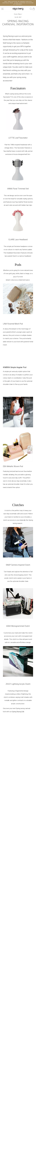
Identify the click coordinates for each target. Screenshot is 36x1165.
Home (15, 14)
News (19, 14)
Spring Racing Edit (18, 712)
